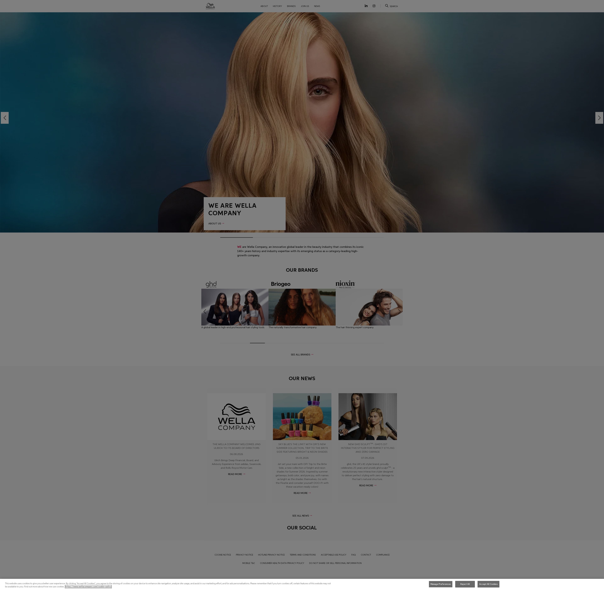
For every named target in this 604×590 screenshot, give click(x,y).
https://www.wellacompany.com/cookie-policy (88, 586)
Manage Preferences (441, 584)
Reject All (465, 584)
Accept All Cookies (488, 584)
